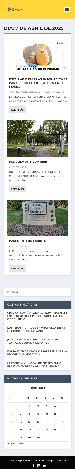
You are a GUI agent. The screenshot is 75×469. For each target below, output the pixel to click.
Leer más (17, 109)
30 (38, 437)
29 (29, 437)
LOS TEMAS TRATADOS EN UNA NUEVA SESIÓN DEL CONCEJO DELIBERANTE (36, 329)
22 (29, 429)
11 (55, 413)
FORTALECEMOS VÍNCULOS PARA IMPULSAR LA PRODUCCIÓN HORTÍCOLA (37, 353)
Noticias (35, 92)
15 (29, 421)
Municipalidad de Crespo (40, 460)
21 (21, 429)
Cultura (26, 92)
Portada (45, 92)
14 (20, 421)
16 (38, 421)
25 (55, 429)
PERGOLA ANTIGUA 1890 (28, 161)
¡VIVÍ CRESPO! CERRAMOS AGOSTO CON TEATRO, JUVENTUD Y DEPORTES (32, 341)
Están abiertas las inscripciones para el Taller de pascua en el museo (38, 83)
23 (38, 429)
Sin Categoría (57, 92)
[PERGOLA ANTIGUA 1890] (37, 138)
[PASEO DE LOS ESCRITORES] (37, 218)
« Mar (10, 443)
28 (20, 437)
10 (46, 413)
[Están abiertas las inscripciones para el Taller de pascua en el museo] (37, 56)
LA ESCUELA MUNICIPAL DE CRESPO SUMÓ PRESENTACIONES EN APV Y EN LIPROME (34, 365)
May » (20, 443)
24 (46, 429)
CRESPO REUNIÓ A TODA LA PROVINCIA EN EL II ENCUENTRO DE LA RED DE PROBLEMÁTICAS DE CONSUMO (37, 316)
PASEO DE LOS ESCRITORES (31, 241)
